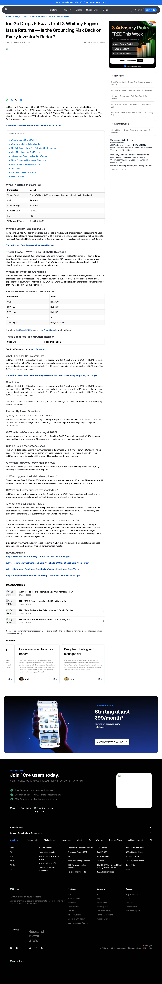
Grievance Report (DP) (77, 852)
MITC (70, 856)
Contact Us (130, 865)
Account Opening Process (79, 861)
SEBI (12, 848)
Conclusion (16, 168)
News (26, 16)
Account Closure (132, 856)
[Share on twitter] (16, 100)
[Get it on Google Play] (21, 810)
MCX (12, 861)
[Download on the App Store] (45, 810)
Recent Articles (17, 176)
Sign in (149, 10)
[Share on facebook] (12, 100)
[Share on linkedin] (21, 100)
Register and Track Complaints (80, 848)
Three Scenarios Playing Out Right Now (28, 160)
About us (100, 894)
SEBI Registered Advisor (78, 923)
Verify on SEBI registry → (118, 169)
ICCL (12, 869)
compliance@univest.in (142, 166)
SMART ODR (102, 852)
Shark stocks (73, 907)
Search (138, 10)
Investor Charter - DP (48, 863)
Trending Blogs (115, 840)
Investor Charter (103, 919)
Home (8, 16)
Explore (53, 10)
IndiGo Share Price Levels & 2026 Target (29, 156)
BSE (11, 856)
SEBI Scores (102, 848)
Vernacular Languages (135, 848)
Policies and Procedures (78, 872)
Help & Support (132, 894)
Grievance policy (104, 911)
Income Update (45, 848)
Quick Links (15, 840)
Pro (69, 894)
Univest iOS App (26, 330)
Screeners (67, 840)
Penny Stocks (32, 840)
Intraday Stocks (74, 915)
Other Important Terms (135, 861)
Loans (128, 869)
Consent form (131, 907)
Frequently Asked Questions (23, 172)
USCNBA (100, 861)
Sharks (80, 840)
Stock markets (74, 898)
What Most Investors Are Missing (25, 152)
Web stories (102, 903)
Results (71, 911)
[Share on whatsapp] (7, 100)
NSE (12, 852)
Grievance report (133, 911)
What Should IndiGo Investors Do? (26, 164)
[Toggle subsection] (100, 172)
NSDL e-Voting (103, 856)
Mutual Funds (92, 10)
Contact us (130, 903)
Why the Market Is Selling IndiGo (25, 144)
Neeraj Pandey (99, 42)
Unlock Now (98, 2)
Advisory (67, 10)
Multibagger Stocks (136, 840)
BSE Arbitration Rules (105, 872)
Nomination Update (47, 852)
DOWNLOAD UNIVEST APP (110, 742)
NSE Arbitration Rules (134, 852)
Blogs (105, 10)
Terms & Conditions (105, 915)
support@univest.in (126, 166)
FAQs (128, 898)
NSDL (12, 865)
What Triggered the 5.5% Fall (24, 140)
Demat (79, 10)
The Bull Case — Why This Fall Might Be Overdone (33, 148)
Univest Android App (46, 330)
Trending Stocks (96, 840)
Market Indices (50, 840)
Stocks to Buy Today (76, 919)
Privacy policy (102, 907)
